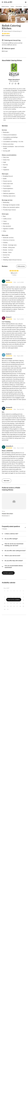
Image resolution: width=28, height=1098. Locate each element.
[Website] (18, 83)
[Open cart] (25, 2)
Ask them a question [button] (8, 573)
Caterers (12, 6)
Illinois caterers (19, 6)
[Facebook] (9, 83)
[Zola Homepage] (8, 2)
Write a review (21, 266)
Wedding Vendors (5, 6)
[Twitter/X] (12, 83)
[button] (23, 19)
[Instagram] (15, 83)
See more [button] (6, 480)
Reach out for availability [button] (14, 599)
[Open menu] (2, 2)
